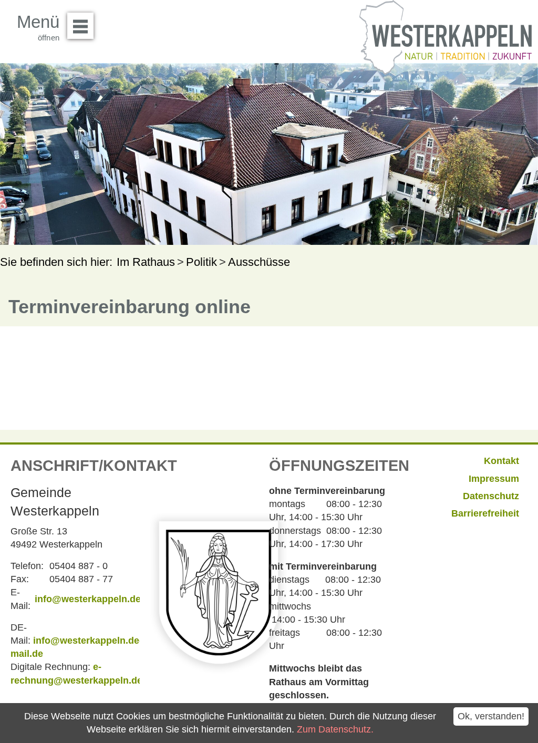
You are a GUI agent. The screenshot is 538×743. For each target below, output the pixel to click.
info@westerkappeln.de (88, 599)
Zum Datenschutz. (335, 729)
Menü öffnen (80, 26)
